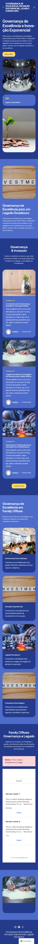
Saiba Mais (9, 54)
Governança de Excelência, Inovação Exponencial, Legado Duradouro (18, 7)
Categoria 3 (10, 371)
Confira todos (19, 486)
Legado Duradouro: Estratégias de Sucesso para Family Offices (18, 375)
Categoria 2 (10, 441)
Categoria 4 (10, 300)
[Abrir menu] (34, 7)
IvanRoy (15, 331)
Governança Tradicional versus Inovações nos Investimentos (18, 446)
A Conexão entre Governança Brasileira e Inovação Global (18, 305)
